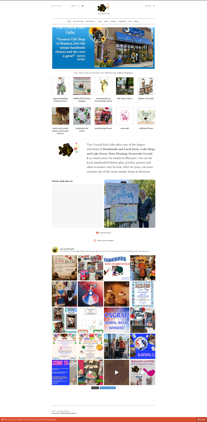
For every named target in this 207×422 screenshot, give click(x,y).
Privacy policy (56, 413)
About (106, 21)
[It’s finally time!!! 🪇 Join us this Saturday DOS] (90, 346)
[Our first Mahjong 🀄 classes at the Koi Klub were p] (142, 346)
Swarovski (122, 21)
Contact (113, 21)
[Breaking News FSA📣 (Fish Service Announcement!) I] (64, 346)
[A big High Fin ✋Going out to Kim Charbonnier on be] (116, 268)
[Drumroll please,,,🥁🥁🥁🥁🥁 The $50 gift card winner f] (90, 294)
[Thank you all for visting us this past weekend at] (116, 320)
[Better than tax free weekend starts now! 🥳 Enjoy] (90, 268)
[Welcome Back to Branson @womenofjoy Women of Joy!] (64, 372)
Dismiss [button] (202, 419)
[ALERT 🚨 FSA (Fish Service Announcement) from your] (142, 268)
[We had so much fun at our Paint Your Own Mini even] (142, 372)
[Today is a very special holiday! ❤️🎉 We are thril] (116, 372)
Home (69, 21)
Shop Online (90, 21)
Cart (129, 21)
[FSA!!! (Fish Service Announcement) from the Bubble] (116, 294)
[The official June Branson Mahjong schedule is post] (90, 320)
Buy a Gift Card (78, 21)
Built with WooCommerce (68, 413)
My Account (148, 5)
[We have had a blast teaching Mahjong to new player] (64, 320)
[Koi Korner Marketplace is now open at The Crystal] (90, 372)
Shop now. (52, 419)
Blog (100, 21)
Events (136, 21)
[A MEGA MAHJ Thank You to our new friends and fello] (116, 346)
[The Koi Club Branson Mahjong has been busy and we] (64, 268)
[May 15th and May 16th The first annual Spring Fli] (142, 320)
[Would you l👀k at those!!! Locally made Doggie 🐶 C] (64, 294)
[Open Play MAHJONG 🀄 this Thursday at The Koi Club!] (142, 294)
